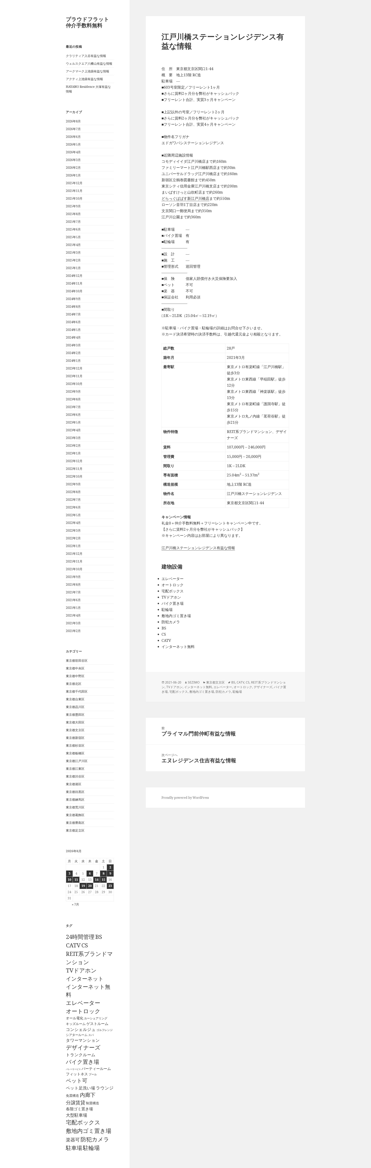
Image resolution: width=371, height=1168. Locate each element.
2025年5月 (73, 237)
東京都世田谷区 (77, 660)
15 (103, 879)
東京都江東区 (75, 769)
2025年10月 (74, 198)
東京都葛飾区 (75, 815)
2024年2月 (73, 353)
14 (96, 879)
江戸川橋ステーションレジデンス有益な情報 (198, 547)
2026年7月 (73, 129)
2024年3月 (73, 345)
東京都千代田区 (77, 691)
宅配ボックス (83, 1122)
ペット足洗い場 (80, 1088)
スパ (91, 1035)
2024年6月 (73, 322)
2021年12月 (74, 553)
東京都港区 (73, 784)
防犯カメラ (95, 1139)
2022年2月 (73, 538)
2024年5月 (73, 330)
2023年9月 (73, 391)
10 (69, 879)
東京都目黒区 (75, 792)
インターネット (85, 978)
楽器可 (73, 1139)
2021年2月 (73, 631)
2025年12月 (74, 183)
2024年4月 (73, 337)
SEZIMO (194, 682)
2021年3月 (73, 623)
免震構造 (72, 1095)
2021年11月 (74, 561)
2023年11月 (74, 376)
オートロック (83, 1011)
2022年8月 (73, 492)
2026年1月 (73, 175)
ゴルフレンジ (104, 1030)
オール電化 (74, 1018)
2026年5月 (73, 144)
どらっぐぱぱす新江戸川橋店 (185, 198)
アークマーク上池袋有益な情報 (87, 71)
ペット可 (76, 1080)
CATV (73, 945)
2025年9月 (73, 206)
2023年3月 (73, 438)
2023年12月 (74, 368)
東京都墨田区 (75, 714)
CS (84, 945)
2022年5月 (73, 515)
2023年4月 (73, 430)
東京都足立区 (75, 830)
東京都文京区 (75, 730)
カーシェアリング (95, 1018)
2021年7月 (73, 592)
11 (76, 879)
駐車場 (74, 1147)
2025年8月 (73, 214)
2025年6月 (73, 229)
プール (93, 1074)
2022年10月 (74, 476)
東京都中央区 (75, 668)
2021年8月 (73, 584)
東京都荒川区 (75, 807)
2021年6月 (73, 600)
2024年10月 (74, 291)
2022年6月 (73, 507)
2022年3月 (73, 530)
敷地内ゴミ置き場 (88, 1131)
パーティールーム (96, 1068)
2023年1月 (73, 453)
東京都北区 (73, 684)
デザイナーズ (83, 1047)
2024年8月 (73, 306)
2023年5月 (73, 422)
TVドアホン (81, 970)
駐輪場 (91, 1148)
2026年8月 (73, 121)
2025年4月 (73, 245)
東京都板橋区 (75, 753)
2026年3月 (73, 160)
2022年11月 (74, 469)
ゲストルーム (97, 1023)
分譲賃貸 (75, 1102)
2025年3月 (73, 252)
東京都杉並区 (75, 745)
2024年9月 (73, 299)
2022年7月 (73, 499)
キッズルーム (76, 1023)
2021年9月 (73, 577)
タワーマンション (83, 1040)
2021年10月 (74, 569)
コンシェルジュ (81, 1029)
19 (83, 886)
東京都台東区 (75, 699)
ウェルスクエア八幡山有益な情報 (89, 63)
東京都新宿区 (75, 738)
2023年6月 (73, 414)
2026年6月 (73, 137)
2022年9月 (73, 484)
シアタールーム (77, 1035)
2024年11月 (74, 283)
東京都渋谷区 (75, 776)
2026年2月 (73, 167)
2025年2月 (73, 260)
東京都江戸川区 (77, 761)
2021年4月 (73, 615)
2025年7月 (73, 221)
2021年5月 (73, 608)
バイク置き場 (82, 1061)
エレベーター (83, 1003)
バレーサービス (73, 1069)
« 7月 (75, 904)
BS (98, 937)
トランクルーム (80, 1054)
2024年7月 (73, 314)
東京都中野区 (75, 676)
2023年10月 (74, 384)
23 (110, 886)
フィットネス (77, 1074)
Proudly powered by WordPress (185, 797)
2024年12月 (74, 276)
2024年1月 (73, 360)
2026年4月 (73, 152)
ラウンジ (105, 1088)
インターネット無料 (198, 687)
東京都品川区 (75, 707)
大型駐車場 (76, 1115)
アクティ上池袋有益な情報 (84, 79)
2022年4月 (73, 523)
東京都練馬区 (75, 799)
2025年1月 (73, 268)
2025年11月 (74, 191)
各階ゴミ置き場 (79, 1108)
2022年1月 (73, 546)
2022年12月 (74, 461)
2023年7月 (73, 407)
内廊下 (87, 1094)
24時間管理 (80, 936)
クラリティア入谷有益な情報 (86, 56)
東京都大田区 (75, 722)
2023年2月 (73, 445)
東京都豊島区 (75, 823)
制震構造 (92, 1103)
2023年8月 (73, 399)
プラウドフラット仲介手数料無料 (87, 22)
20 (90, 886)
